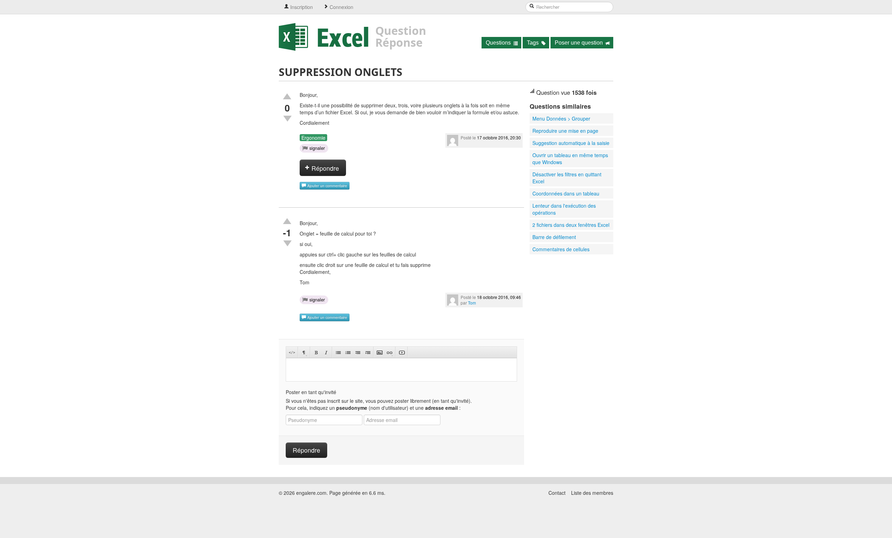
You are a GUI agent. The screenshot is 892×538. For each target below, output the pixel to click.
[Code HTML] (292, 352)
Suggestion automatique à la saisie (570, 142)
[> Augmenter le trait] (367, 352)
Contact (557, 492)
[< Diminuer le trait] (357, 352)
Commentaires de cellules (561, 249)
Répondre (324, 168)
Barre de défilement (554, 236)
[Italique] (326, 352)
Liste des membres (592, 492)
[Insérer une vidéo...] (401, 352)
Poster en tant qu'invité (311, 392)
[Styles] (304, 352)
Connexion (340, 6)
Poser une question (579, 43)
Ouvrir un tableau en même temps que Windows (570, 159)
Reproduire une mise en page (565, 130)
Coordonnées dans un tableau (565, 193)
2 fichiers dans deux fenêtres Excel (570, 224)
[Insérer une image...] (379, 352)
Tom (472, 303)
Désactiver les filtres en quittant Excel (566, 178)
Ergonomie (313, 137)
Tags (533, 43)
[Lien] (389, 352)
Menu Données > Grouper (561, 118)
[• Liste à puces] (338, 352)
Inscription (301, 6)
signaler (317, 148)
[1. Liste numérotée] (348, 352)
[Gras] (316, 352)
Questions (499, 43)
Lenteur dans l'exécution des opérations (564, 209)
